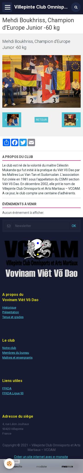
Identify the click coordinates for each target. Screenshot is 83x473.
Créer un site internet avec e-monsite (41, 457)
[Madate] (41, 466)
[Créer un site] (16, 466)
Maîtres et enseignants (17, 357)
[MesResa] (67, 466)
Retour (41, 119)
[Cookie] (9, 463)
